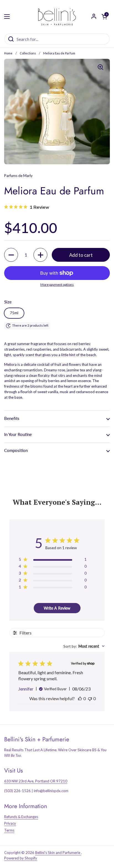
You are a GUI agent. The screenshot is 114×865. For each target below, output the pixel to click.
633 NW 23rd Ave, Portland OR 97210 (35, 781)
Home (8, 53)
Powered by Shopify (20, 858)
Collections (28, 53)
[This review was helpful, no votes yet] (80, 698)
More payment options (57, 284)
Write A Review (57, 608)
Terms (9, 830)
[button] (11, 255)
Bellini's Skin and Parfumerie (58, 852)
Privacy (10, 823)
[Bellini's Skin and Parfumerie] (57, 16)
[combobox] (84, 646)
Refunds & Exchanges (21, 816)
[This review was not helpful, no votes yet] (90, 698)
